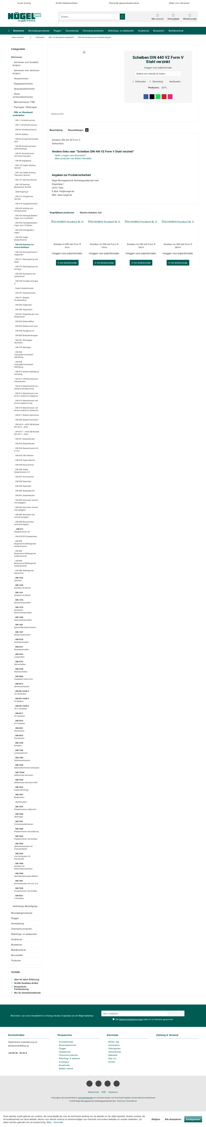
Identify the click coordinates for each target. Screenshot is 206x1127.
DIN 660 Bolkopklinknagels (26, 335)
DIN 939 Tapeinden (23, 486)
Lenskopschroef (20, 751)
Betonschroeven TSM (24, 101)
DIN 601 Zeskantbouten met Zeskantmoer (26, 315)
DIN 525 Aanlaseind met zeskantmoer (24, 274)
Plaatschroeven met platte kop (26, 830)
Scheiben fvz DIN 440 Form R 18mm (141, 246)
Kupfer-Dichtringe (21, 788)
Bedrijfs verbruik (66, 1068)
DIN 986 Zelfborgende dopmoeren (24, 571)
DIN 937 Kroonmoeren (24, 476)
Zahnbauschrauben (22, 758)
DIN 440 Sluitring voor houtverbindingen (24, 246)
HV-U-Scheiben (21, 707)
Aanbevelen (175, 81)
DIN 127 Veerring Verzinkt (25, 179)
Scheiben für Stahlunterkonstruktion (23, 866)
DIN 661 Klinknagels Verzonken (23, 341)
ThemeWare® (131, 1101)
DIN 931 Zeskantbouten (25, 438)
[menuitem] (190, 16)
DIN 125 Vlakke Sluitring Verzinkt (24, 166)
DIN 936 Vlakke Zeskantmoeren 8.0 (22, 470)
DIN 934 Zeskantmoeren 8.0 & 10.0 (26, 449)
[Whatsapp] (158, 96)
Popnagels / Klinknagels (25, 107)
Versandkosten (114, 1051)
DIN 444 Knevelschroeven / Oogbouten (26, 253)
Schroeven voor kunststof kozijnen (25, 64)
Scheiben (18, 579)
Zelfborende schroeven (23, 773)
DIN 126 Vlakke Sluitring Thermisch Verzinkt (24, 173)
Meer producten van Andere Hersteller (73, 158)
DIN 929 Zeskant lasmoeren (26, 419)
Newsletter (112, 1055)
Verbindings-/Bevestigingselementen (26, 906)
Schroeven (16, 57)
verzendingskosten (85, 1097)
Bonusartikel (17, 955)
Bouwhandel (64, 1065)
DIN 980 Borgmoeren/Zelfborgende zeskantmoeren (25, 543)
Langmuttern (19, 655)
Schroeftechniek (66, 1041)
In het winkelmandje (67, 262)
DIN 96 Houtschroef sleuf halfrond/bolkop (25, 147)
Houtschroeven (21, 78)
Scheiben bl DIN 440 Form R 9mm (67, 246)
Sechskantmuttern (21, 640)
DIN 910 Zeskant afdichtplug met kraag (26, 372)
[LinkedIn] (117, 1084)
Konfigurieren (193, 1119)
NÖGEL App (113, 1041)
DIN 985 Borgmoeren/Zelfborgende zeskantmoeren (25, 563)
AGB (103, 1092)
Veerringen (18, 815)
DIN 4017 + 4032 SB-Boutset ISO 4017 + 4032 (26, 432)
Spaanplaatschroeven (24, 88)
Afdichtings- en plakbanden (24, 933)
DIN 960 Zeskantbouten (25, 490)
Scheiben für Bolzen (22, 586)
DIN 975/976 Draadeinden (26, 536)
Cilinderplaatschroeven (23, 822)
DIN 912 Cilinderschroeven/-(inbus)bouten (26, 380)
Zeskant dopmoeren (22, 633)
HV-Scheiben (19, 714)
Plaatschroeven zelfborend (25, 807)
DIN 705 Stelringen (23, 347)
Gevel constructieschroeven (23, 95)
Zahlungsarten (114, 1048)
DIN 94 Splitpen (21, 134)
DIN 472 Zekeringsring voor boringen (26, 267)
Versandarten (114, 1045)
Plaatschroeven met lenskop (25, 837)
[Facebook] (146, 96)
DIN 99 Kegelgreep (23, 160)
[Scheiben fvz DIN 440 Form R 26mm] (178, 230)
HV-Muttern (21, 699)
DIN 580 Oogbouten (23, 304)
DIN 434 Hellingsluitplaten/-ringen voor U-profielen (26, 216)
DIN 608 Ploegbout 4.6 (24, 330)
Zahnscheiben (20, 662)
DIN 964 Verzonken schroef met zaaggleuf (26, 508)
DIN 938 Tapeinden (23, 481)
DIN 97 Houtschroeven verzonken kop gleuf (24, 154)
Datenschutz (93, 1092)
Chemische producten (21, 928)
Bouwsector (16, 944)
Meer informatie (55, 1122)
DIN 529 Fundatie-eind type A (26, 282)
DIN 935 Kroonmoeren (24, 464)
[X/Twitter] (152, 96)
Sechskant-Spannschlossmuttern (23, 610)
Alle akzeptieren (173, 1119)
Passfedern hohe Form (23, 677)
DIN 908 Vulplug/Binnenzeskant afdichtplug (23, 364)
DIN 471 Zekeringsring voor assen (26, 260)
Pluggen (15, 918)
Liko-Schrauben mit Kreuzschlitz (22, 856)
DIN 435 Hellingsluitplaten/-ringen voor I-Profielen (26, 223)
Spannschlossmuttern (23, 618)
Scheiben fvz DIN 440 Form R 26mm (178, 246)
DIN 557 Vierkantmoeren (25, 292)
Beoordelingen (77, 129)
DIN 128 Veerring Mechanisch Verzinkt (22, 185)
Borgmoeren (19, 795)
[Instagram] (170, 96)
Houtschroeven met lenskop (25, 889)
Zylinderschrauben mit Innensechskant (23, 846)
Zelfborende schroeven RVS (25, 781)
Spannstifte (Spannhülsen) (25, 625)
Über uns (112, 1058)
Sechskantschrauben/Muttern (26, 874)
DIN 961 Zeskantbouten (25, 495)
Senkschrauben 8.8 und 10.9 (26, 882)
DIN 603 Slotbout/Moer (24, 321)
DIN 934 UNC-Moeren (24, 455)
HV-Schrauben (21, 692)
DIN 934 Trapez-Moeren (25, 460)
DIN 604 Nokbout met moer (26, 326)
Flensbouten (19, 729)
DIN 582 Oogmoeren (23, 309)
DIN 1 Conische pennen (25, 120)
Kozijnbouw (16, 939)
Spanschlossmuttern (22, 601)
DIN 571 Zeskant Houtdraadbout (21, 298)
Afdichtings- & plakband (69, 1058)
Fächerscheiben (20, 670)
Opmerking (157, 81)
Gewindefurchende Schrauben (26, 766)
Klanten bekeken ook (91, 212)
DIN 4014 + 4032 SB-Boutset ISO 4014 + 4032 (26, 425)
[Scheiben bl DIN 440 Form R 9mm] (67, 230)
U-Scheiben (19, 896)
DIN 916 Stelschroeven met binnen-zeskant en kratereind (26, 409)
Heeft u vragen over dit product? (70, 155)
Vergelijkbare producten (62, 212)
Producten (16, 960)
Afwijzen (155, 1119)
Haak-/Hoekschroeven (24, 288)
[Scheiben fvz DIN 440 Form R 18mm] (141, 230)
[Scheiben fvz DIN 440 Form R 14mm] (104, 230)
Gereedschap (17, 923)
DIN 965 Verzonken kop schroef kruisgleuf (24, 515)
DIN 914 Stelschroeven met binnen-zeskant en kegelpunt (26, 394)
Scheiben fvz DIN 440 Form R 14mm (104, 246)
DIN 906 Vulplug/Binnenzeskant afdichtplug (23, 354)
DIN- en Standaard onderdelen (23, 114)
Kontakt (111, 1061)
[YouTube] (98, 1084)
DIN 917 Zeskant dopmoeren (27, 415)
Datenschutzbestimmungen (131, 1019)
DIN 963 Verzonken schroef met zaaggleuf (26, 501)
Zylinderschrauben (22, 685)
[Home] (9, 31)
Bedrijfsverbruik (18, 949)
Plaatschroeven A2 (22, 530)
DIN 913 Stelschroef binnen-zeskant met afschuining (26, 387)
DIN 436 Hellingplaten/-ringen (24, 231)
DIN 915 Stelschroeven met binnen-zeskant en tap (26, 401)
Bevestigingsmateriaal (21, 912)
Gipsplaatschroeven (23, 83)
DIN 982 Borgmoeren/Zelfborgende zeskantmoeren (25, 553)
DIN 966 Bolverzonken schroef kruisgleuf (24, 523)
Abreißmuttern (21, 802)
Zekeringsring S (21, 191)
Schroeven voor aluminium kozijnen (26, 72)
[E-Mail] (164, 96)
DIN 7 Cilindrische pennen (26, 124)
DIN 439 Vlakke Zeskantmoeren (21, 238)
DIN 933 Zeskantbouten (25, 443)
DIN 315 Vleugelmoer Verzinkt (23, 197)
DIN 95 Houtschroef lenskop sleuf (26, 140)
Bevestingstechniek (67, 1045)
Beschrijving (56, 129)
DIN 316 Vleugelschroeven (26, 203)
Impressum (113, 1092)
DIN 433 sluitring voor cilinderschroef (23, 209)
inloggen (148, 67)
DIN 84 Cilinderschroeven (26, 129)
